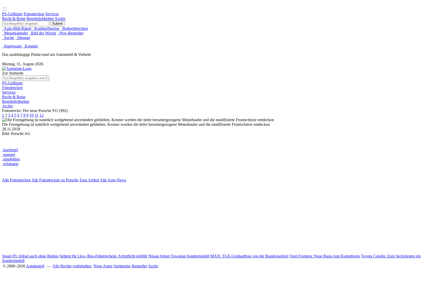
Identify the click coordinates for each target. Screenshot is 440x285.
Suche (8, 37)
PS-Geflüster (12, 14)
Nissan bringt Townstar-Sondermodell (178, 256)
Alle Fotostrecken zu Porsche (54, 180)
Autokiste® (35, 266)
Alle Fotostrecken (16, 180)
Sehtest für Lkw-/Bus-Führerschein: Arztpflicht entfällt (103, 256)
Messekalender (15, 33)
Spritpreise (122, 266)
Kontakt (30, 46)
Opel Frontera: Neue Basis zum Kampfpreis (324, 256)
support (8, 154)
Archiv (60, 18)
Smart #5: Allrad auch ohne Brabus (30, 256)
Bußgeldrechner (74, 28)
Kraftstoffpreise (45, 28)
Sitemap (22, 37)
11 (36, 115)
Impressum (12, 46)
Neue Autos (103, 266)
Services (52, 14)
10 (32, 115)
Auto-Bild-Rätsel (16, 28)
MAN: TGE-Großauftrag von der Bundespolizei (249, 256)
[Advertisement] (155, 218)
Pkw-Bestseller (70, 33)
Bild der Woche (42, 33)
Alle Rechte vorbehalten (71, 266)
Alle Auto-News (113, 180)
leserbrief (10, 150)
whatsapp (10, 164)
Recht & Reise (13, 18)
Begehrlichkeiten (40, 18)
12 (41, 115)
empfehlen (11, 159)
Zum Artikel (89, 180)
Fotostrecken (34, 14)
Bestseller (139, 266)
